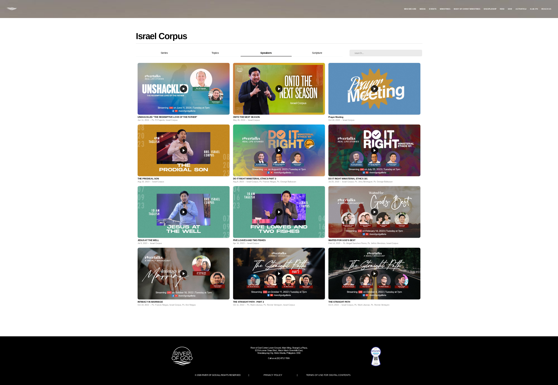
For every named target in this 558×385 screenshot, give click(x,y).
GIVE (510, 9)
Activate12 (521, 9)
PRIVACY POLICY (273, 375)
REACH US (546, 9)
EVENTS (432, 9)
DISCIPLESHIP (490, 9)
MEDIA (423, 9)
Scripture (317, 52)
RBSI (502, 9)
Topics (215, 52)
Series (164, 52)
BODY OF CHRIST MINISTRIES (467, 9)
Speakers (266, 52)
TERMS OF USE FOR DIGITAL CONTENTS (328, 375)
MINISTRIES (445, 9)
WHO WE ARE (410, 9)
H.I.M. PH (534, 9)
